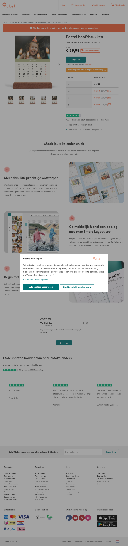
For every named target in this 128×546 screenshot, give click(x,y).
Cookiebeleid (29, 279)
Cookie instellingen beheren (77, 287)
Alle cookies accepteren (41, 287)
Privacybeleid (42, 279)
